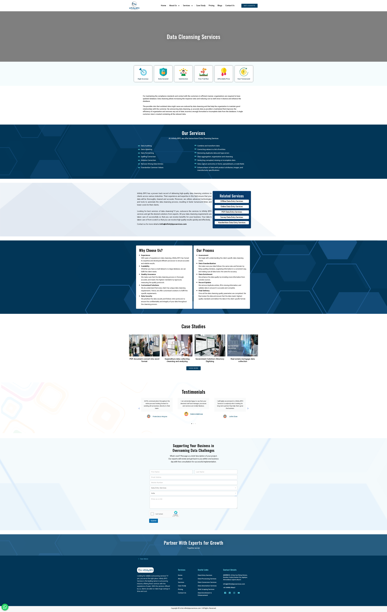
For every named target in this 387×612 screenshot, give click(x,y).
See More (144, 559)
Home (163, 5)
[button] (139, 408)
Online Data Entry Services (232, 206)
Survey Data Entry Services (231, 217)
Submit (153, 521)
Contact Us (230, 5)
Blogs (219, 5)
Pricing (211, 5)
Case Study (200, 5)
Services (186, 5)
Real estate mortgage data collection (243, 360)
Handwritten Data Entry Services (232, 222)
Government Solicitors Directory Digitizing (210, 360)
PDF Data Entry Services (232, 212)
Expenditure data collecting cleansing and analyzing (177, 360)
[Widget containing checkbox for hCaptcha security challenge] (164, 514)
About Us (173, 5)
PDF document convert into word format (144, 360)
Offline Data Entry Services (231, 201)
